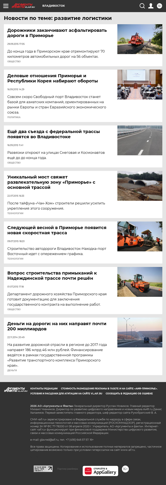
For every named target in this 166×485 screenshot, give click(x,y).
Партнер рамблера (67, 468)
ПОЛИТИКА (14, 117)
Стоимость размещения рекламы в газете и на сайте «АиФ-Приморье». (109, 388)
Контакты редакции (43, 388)
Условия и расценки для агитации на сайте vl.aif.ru (66, 393)
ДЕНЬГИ (12, 370)
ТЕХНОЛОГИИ (15, 213)
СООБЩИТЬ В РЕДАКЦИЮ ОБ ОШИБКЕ (129, 393)
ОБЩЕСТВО (14, 62)
